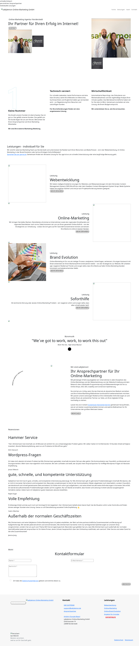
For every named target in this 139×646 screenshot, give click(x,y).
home (114, 9)
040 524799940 (69, 605)
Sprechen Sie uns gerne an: (17, 154)
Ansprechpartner (70, 611)
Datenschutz (118, 640)
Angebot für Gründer (111, 614)
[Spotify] (69, 349)
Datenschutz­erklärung (30, 581)
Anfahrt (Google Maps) (72, 617)
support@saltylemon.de (72, 608)
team (128, 9)
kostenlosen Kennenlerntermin (99, 405)
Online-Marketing (110, 608)
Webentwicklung (110, 605)
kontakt (134, 9)
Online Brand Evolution (112, 611)
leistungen (121, 9)
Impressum (129, 640)
